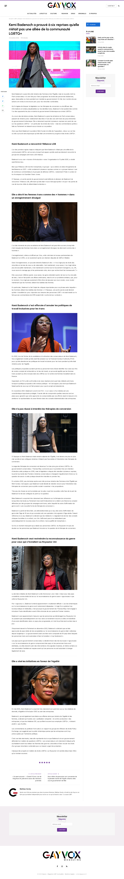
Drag (73, 13)
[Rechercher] (118, 6)
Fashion (65, 13)
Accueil (11, 18)
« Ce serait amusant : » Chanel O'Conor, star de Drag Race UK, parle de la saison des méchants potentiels (26, 778)
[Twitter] (3, 101)
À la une (90, 32)
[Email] (3, 110)
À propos (93, 13)
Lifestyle (43, 13)
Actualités (31, 13)
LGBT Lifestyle (18, 18)
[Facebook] (3, 96)
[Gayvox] (62, 5)
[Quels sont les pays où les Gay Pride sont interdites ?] (91, 39)
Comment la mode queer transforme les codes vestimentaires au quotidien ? (105, 63)
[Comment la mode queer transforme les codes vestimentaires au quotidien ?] (91, 63)
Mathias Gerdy (25, 789)
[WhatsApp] (3, 105)
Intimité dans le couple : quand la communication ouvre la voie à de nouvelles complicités (106, 50)
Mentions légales (70, 874)
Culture (53, 13)
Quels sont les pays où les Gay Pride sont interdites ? (106, 38)
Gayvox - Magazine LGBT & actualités (53, 874)
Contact (111, 6)
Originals (82, 13)
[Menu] (6, 6)
